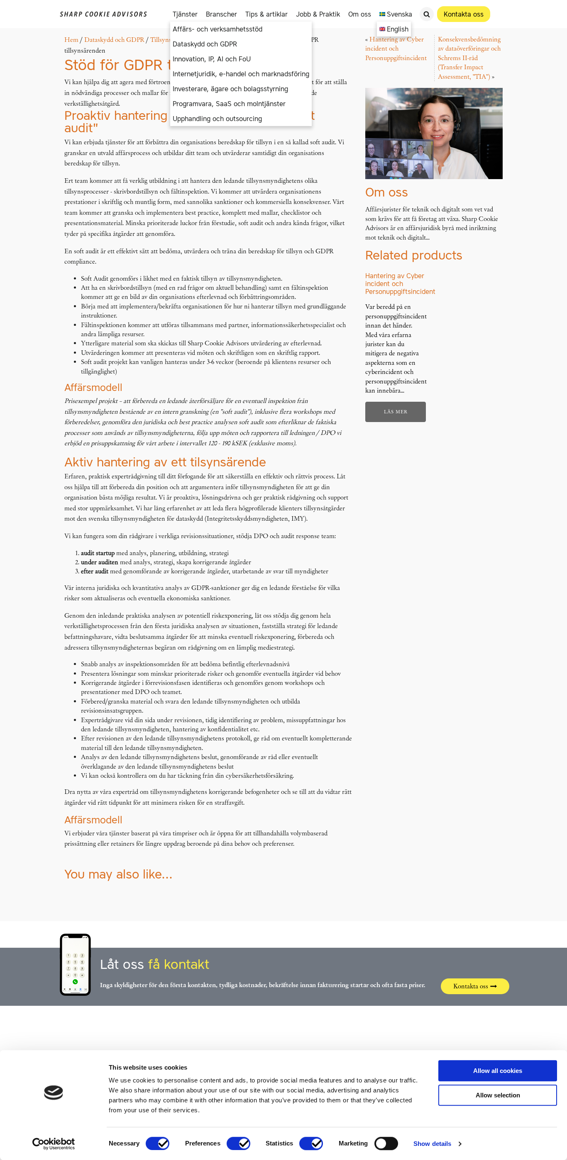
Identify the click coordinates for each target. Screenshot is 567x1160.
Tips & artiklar (266, 14)
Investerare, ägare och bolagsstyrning (230, 89)
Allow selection (498, 1095)
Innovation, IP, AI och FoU (212, 59)
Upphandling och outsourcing (217, 118)
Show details (432, 1143)
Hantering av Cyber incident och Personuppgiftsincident (396, 48)
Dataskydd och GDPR (205, 44)
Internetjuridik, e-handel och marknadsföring (241, 74)
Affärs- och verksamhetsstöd (217, 29)
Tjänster (185, 14)
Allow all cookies (497, 1070)
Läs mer (396, 412)
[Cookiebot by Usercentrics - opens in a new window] (53, 1144)
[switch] (238, 1143)
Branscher (221, 14)
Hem (71, 40)
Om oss (359, 14)
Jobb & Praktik (318, 14)
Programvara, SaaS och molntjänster (229, 103)
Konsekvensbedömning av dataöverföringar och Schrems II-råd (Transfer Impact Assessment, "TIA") (469, 58)
